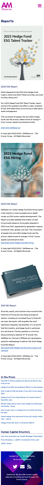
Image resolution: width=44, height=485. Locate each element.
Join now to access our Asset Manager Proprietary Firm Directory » (22, 440)
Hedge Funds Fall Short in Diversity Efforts (17, 423)
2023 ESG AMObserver (10, 128)
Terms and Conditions (22, 459)
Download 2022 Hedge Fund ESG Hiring (17, 243)
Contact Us (13, 456)
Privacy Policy (29, 456)
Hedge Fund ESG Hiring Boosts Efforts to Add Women (22, 387)
